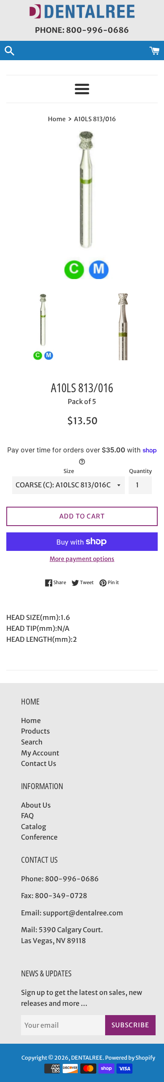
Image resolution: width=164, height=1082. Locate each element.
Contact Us (38, 763)
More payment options (82, 559)
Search (31, 742)
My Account (40, 753)
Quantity (140, 471)
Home (31, 720)
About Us (36, 805)
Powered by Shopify (130, 1057)
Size (68, 471)
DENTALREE (87, 1057)
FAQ (27, 815)
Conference (39, 837)
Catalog (33, 826)
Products (35, 731)
